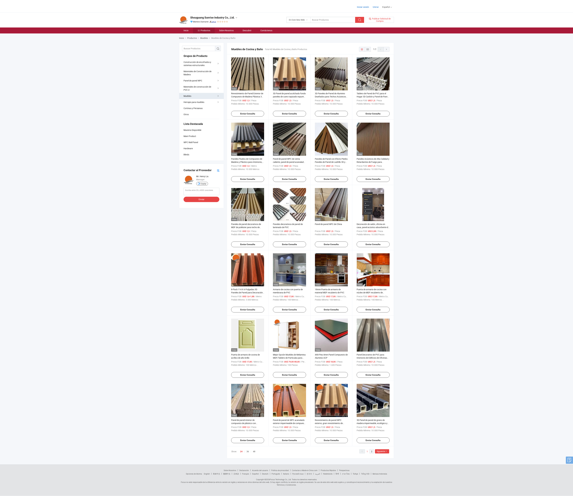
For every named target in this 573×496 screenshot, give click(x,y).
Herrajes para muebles (194, 102)
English (207, 474)
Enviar (201, 199)
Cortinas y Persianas (193, 108)
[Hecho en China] (198, 5)
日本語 (236, 474)
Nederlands (327, 474)
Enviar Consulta (247, 113)
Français (245, 474)
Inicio (186, 30)
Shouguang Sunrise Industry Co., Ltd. (212, 17)
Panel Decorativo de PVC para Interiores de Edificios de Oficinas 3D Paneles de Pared (372, 357)
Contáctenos (266, 30)
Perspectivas (344, 470)
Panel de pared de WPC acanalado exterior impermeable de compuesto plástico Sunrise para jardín (289, 423)
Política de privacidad (280, 470)
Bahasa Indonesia (380, 474)
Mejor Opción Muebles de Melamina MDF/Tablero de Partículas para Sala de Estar (289, 357)
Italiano (286, 474)
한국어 (309, 474)
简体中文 (216, 474)
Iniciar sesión (363, 7)
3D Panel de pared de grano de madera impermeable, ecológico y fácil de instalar (372, 423)
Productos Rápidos (328, 470)
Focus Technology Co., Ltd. (280, 479)
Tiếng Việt (365, 474)
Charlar (203, 184)
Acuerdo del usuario (260, 470)
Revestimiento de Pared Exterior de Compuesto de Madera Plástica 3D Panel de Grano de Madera (247, 96)
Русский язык (298, 474)
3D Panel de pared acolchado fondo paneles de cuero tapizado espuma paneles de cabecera (289, 96)
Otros (186, 114)
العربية (317, 474)
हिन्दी (337, 474)
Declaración (244, 470)
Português (276, 474)
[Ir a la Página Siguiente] (386, 49)
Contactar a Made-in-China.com (305, 470)
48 (254, 451)
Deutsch (265, 474)
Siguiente (381, 451)
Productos (205, 30)
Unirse (376, 7)
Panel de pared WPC (193, 80)
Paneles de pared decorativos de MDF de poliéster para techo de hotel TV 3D (246, 227)
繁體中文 (226, 474)
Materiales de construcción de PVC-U (197, 88)
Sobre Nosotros (226, 30)
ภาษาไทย (346, 474)
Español (255, 474)
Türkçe (355, 474)
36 (248, 451)
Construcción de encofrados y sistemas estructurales (197, 64)
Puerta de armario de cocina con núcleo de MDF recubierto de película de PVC (371, 292)
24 (241, 451)
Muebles (187, 96)
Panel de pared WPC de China (328, 224)
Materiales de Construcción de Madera (197, 73)
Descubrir (247, 30)
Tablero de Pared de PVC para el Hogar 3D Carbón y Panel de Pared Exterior (373, 96)
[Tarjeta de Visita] (218, 170)
